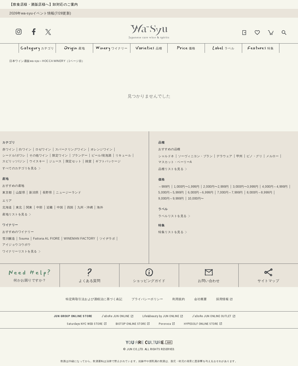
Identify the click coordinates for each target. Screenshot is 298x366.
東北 (19, 207)
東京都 (7, 192)
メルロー (272, 156)
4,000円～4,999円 (275, 186)
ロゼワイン (43, 149)
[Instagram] (18, 32)
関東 (29, 207)
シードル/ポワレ (13, 155)
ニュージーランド (68, 192)
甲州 (239, 156)
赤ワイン (8, 149)
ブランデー (80, 155)
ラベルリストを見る (172, 216)
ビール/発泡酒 (101, 155)
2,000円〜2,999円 (216, 186)
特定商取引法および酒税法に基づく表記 (94, 299)
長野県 (47, 192)
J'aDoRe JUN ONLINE (115, 316)
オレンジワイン (102, 149)
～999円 (164, 186)
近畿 (50, 207)
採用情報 (222, 299)
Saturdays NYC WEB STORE (85, 323)
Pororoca (165, 323)
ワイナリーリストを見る (19, 251)
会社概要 (200, 299)
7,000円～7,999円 (230, 192)
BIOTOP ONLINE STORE (131, 323)
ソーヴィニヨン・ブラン (195, 156)
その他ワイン (38, 155)
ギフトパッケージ (108, 161)
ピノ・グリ (254, 156)
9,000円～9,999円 (171, 198)
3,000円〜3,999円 (245, 186)
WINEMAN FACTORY (79, 238)
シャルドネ (166, 156)
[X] (48, 32)
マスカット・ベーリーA (175, 162)
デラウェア (224, 156)
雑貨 (88, 161)
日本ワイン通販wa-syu (24, 61)
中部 (39, 207)
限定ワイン (60, 155)
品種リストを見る (170, 169)
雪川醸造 (8, 238)
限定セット (73, 161)
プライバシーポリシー (147, 299)
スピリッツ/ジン (13, 161)
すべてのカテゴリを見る (19, 168)
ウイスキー (37, 161)
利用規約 (178, 299)
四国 (70, 207)
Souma (24, 238)
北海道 (7, 207)
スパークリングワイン (71, 149)
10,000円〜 (196, 198)
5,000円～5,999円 (171, 192)
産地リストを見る (14, 214)
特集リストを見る (170, 232)
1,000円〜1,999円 (187, 186)
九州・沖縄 (85, 207)
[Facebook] (33, 32)
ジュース (55, 161)
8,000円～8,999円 (259, 192)
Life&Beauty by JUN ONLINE (160, 316)
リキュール (123, 155)
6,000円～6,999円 (200, 192)
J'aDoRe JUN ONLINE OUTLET (211, 316)
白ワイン (25, 149)
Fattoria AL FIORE (46, 238)
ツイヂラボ (107, 238)
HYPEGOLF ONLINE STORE (201, 323)
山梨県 (20, 192)
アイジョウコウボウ (16, 244)
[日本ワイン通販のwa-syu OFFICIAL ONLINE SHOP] (148, 30)
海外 (100, 207)
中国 (60, 207)
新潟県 (34, 192)
